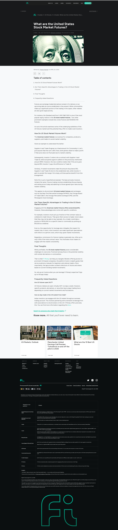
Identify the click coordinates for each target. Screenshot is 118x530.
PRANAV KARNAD (56, 33)
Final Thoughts (40, 94)
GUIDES (23, 11)
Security (83, 385)
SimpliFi (45, 365)
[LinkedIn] (92, 380)
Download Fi (88, 3)
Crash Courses (68, 366)
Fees (77, 365)
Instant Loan (36, 363)
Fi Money (46, 259)
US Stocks (48, 15)
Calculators (68, 365)
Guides (40, 15)
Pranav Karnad (44, 69)
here (69, 305)
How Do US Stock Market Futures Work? (48, 82)
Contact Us (24, 368)
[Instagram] (96, 380)
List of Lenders (48, 429)
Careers (24, 366)
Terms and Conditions (40, 474)
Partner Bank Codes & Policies (92, 385)
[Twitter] (88, 380)
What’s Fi (24, 363)
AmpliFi (45, 363)
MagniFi (45, 366)
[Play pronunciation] (41, 385)
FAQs (77, 363)
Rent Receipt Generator (68, 372)
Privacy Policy (69, 385)
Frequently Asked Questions (44, 98)
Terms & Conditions (77, 385)
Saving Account (58, 363)
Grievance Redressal (78, 367)
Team (23, 365)
